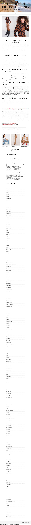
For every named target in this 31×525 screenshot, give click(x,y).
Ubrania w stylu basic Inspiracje (10, 501)
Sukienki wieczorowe (9, 446)
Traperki (7, 486)
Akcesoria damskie (9, 188)
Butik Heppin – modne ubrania (15, 5)
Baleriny (7, 192)
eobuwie (7, 251)
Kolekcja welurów (8, 287)
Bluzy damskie (8, 222)
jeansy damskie (8, 266)
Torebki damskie (8, 484)
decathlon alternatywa (9, 243)
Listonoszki (8, 332)
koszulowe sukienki (16, 166)
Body (7, 230)
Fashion (7, 253)
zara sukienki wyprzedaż (9, 177)
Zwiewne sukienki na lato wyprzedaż (10, 179)
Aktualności (7, 190)
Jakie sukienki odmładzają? (20, 164)
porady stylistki (13, 171)
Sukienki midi (8, 431)
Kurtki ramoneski (8, 323)
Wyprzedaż (8, 507)
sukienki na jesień (15, 174)
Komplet (7, 296)
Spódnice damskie (8, 385)
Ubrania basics (8, 495)
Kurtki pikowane (8, 319)
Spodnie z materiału (9, 404)
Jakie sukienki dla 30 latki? (10, 164)
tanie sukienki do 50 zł (16, 175)
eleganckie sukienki (9, 249)
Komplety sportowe (9, 308)
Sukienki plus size (8, 440)
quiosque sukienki (18, 171)
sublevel (7, 408)
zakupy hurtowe (8, 512)
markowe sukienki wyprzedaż (9, 168)
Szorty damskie (8, 463)
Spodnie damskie (8, 393)
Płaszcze (7, 357)
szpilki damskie (8, 469)
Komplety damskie (9, 300)
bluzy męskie (8, 224)
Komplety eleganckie (9, 306)
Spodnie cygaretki (8, 391)
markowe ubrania (16, 168)
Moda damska (8, 338)
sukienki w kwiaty (8, 444)
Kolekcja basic (8, 279)
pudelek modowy (8, 370)
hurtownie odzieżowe (9, 262)
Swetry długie (8, 454)
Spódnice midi (8, 387)
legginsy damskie (8, 327)
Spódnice (7, 382)
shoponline (7, 378)
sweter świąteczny (9, 175)
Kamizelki (7, 268)
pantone (7, 351)
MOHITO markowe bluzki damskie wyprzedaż (7, 129)
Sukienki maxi (8, 429)
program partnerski (9, 368)
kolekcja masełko (8, 283)
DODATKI (7, 245)
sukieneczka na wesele (9, 410)
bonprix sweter (8, 159)
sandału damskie (8, 376)
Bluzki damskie (8, 205)
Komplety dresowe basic (9, 304)
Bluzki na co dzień (8, 211)
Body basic (7, 232)
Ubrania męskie (8, 499)
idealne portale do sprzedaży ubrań (11, 264)
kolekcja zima (8, 291)
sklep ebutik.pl (16, 172)
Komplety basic (8, 298)
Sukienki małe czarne (9, 427)
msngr (20, 169)
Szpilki (7, 467)
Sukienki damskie (8, 416)
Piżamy (7, 355)
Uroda (7, 503)
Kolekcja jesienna (8, 281)
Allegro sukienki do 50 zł (11, 158)
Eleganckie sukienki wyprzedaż (12, 161)
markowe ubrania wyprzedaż (10, 169)
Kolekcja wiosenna (9, 289)
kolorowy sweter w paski (10, 166)
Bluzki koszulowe (8, 209)
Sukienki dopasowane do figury (10, 418)
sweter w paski (22, 174)
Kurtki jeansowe (8, 317)
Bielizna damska (8, 198)
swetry (7, 450)
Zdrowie (7, 514)
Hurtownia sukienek (9, 260)
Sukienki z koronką (8, 448)
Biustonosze (8, 200)
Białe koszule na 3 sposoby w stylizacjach (10, 109)
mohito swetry (16, 169)
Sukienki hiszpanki (8, 423)
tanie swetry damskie (9, 176)
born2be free (8, 234)
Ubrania (7, 493)
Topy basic (7, 480)
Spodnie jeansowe (9, 399)
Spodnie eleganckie (9, 397)
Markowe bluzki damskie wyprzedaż (17, 167)
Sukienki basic (8, 414)
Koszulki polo (8, 313)
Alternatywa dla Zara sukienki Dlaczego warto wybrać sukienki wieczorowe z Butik (17, 108)
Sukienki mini (8, 433)
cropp (7, 241)
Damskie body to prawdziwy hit (7, 95)
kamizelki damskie (8, 270)
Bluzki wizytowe (8, 213)
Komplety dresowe (9, 302)
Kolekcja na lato (8, 285)
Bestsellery (8, 194)
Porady (7, 363)
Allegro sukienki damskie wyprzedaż (10, 157)
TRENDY (7, 488)
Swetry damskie (8, 452)
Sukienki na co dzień (9, 435)
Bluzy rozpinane (8, 226)
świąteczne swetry (17, 179)
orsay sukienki (8, 171)
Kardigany (7, 272)
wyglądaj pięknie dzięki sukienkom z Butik (18, 176)
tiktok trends (8, 476)
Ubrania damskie (8, 497)
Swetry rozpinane (8, 459)
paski (7, 353)
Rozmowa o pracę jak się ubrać (12, 123)
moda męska (8, 340)
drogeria (7, 247)
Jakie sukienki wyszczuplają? (11, 165)
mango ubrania (9, 167)
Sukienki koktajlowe (9, 425)
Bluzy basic (8, 219)
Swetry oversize (8, 457)
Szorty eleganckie (8, 465)
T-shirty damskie (8, 471)
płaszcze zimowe (8, 361)
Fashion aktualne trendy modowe (11, 255)
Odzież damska (8, 349)
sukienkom (18, 174)
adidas (7, 186)
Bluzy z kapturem (8, 228)
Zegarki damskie (8, 516)
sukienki (7, 174)
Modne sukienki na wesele (10, 344)
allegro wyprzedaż (18, 158)
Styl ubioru (7, 406)
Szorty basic (8, 461)
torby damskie (8, 482)
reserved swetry (8, 173)
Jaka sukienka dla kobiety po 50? (11, 163)
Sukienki (7, 412)
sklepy (7, 380)
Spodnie (7, 389)
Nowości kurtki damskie (17, 170)
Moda (15, 38)
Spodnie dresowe (8, 395)
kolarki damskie (8, 277)
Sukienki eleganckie (9, 421)
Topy (7, 478)
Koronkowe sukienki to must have (7, 124)
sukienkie (10, 174)
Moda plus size (8, 342)
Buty (7, 236)
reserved (7, 372)
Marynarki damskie (9, 334)
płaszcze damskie (8, 359)
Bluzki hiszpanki (8, 207)
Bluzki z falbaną (8, 215)
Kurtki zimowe (8, 325)
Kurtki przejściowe (9, 321)
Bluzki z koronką (8, 217)
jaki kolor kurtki (18, 165)
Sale (7, 374)
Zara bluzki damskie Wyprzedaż (17, 129)
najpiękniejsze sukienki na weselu (10, 170)
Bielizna (7, 196)
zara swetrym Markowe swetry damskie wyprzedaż (13, 178)
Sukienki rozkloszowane (9, 442)
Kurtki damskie (8, 315)
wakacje (7, 505)
